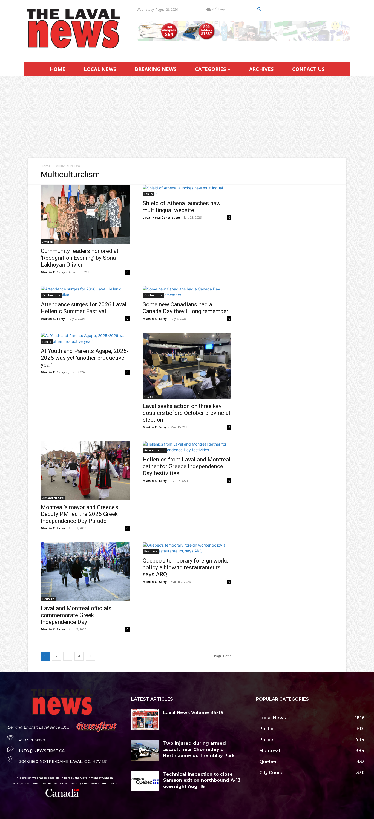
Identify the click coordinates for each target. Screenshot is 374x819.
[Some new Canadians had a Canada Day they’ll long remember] (187, 292)
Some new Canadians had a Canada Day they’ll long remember (185, 308)
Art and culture (53, 498)
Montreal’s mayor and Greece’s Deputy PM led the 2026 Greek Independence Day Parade (79, 514)
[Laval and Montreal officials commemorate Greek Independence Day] (85, 571)
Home (45, 166)
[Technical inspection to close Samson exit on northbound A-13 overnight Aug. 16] (145, 781)
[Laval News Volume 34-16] (145, 719)
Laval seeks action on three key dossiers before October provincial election (186, 413)
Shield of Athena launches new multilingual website (182, 206)
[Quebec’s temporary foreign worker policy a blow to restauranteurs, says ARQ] (187, 548)
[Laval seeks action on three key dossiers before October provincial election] (187, 366)
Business (150, 551)
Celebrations (51, 295)
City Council (152, 397)
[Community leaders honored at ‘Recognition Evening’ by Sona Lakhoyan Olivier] (85, 214)
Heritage (48, 599)
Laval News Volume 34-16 (193, 712)
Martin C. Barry (53, 272)
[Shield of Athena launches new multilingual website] (187, 190)
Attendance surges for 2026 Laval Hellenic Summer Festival (83, 308)
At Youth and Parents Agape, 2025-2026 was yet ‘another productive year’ (85, 358)
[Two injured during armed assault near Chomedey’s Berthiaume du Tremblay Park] (145, 750)
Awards (47, 242)
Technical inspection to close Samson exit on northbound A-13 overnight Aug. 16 (201, 780)
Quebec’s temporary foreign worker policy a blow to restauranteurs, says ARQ (187, 567)
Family (148, 194)
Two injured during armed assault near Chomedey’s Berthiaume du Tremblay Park (199, 749)
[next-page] (90, 656)
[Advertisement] (187, 116)
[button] (259, 9)
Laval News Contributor (161, 217)
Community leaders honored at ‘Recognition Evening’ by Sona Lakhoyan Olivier (80, 258)
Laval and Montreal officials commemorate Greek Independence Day (76, 615)
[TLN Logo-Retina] (74, 28)
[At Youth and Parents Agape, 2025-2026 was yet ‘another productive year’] (85, 338)
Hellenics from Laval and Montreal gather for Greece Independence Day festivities (187, 466)
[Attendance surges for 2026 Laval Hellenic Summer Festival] (85, 292)
